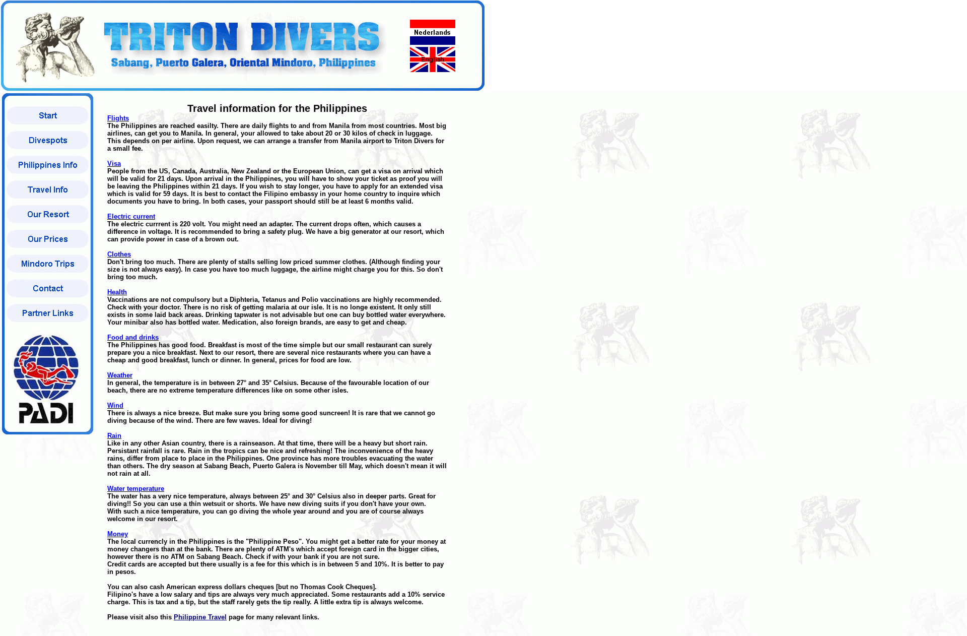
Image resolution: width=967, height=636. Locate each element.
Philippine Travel (200, 617)
